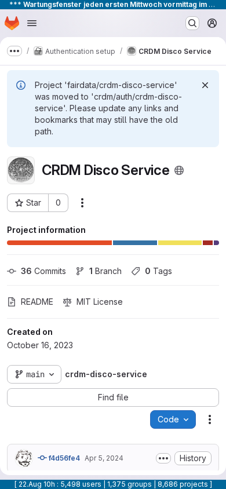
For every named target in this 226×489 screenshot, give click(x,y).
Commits (43, 271)
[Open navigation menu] (32, 23)
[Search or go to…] (192, 23)
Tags (158, 271)
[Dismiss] (205, 85)
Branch (105, 271)
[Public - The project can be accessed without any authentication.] (179, 170)
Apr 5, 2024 (104, 458)
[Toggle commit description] (163, 458)
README (37, 301)
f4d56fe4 (63, 458)
